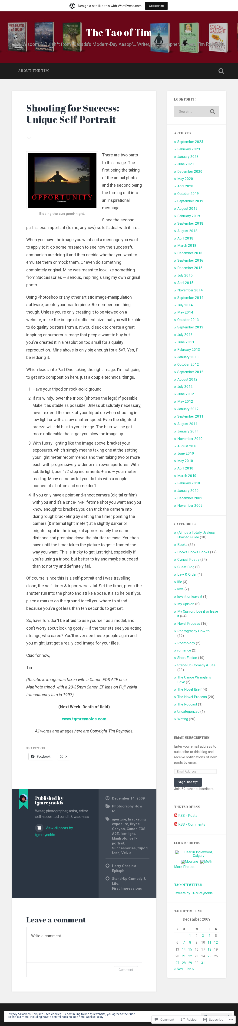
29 (190, 963)
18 (209, 949)
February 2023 (188, 149)
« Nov (178, 969)
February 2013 (188, 350)
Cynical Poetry (188, 559)
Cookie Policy (94, 1017)
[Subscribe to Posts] (175, 815)
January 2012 (188, 409)
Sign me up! (188, 782)
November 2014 (190, 290)
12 (216, 942)
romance (184, 650)
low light (128, 834)
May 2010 (185, 461)
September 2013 (190, 327)
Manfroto (119, 838)
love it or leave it (189, 596)
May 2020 (185, 179)
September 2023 (190, 142)
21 (184, 956)
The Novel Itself (189, 689)
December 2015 (189, 268)
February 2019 (188, 216)
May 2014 (185, 312)
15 (190, 949)
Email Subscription (191, 737)
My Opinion (185, 604)
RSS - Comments (191, 824)
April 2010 (185, 468)
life (179, 582)
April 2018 (185, 238)
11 (209, 942)
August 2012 (187, 379)
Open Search (221, 71)
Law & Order (187, 574)
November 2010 (190, 439)
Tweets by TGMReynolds (193, 893)
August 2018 (187, 231)
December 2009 (189, 498)
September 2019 (190, 201)
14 (184, 949)
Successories (124, 848)
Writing (182, 719)
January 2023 (188, 157)
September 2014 (190, 298)
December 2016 (189, 253)
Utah (115, 853)
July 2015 (185, 275)
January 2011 (188, 431)
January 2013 (188, 357)
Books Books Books (193, 552)
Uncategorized (188, 711)
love (180, 589)
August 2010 (187, 446)
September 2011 (190, 416)
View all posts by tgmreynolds (54, 831)
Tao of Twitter (188, 884)
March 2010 (186, 476)
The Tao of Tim (119, 32)
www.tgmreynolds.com (84, 718)
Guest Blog (185, 567)
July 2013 (185, 335)
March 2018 (186, 245)
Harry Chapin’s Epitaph (124, 868)
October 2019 (188, 194)
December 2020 (189, 171)
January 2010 (188, 491)
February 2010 (188, 483)
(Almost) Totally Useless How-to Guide (196, 534)
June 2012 (185, 394)
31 (203, 963)
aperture (119, 819)
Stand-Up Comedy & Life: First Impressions (129, 883)
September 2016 (190, 260)
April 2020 (185, 186)
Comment (126, 970)
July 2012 (185, 387)
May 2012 (185, 401)
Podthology (186, 643)
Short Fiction (187, 658)
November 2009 (190, 505)
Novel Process (188, 623)
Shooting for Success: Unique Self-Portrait (72, 113)
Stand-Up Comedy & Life (196, 665)
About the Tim (33, 71)
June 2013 (185, 342)
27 (177, 963)
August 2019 (187, 208)
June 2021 (185, 164)
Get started (156, 5)
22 (190, 956)
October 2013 (188, 320)
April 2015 (185, 283)
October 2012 (188, 364)
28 (184, 963)
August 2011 (187, 424)
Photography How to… (194, 631)
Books (182, 545)
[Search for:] (196, 111)
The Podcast (187, 704)
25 (209, 956)
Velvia (126, 853)
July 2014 (185, 305)
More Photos (184, 867)
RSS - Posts (187, 815)
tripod (143, 848)
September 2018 (190, 223)
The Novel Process (192, 697)
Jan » (190, 969)
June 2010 (185, 453)
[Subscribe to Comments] (175, 824)
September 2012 (190, 372)
